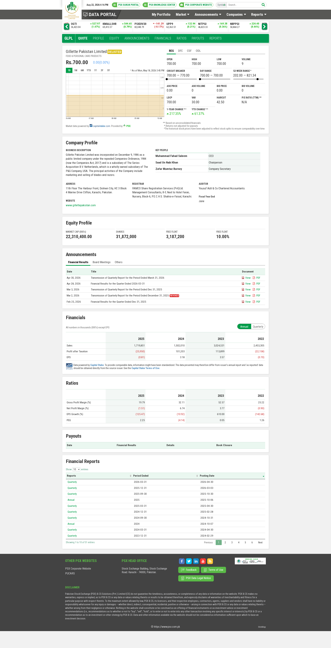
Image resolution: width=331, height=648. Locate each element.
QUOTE (83, 38)
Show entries (77, 469)
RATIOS (181, 38)
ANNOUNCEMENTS (136, 38)
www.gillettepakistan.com (81, 205)
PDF (258, 277)
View (248, 277)
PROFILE (98, 38)
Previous (208, 542)
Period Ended (140, 475)
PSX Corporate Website (78, 568)
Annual (71, 499)
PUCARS (70, 573)
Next (260, 542)
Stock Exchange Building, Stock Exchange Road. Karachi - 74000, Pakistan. (144, 570)
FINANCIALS (163, 38)
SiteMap (262, 627)
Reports (71, 475)
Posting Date (207, 475)
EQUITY (114, 38)
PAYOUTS (198, 38)
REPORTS (215, 38)
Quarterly (72, 481)
